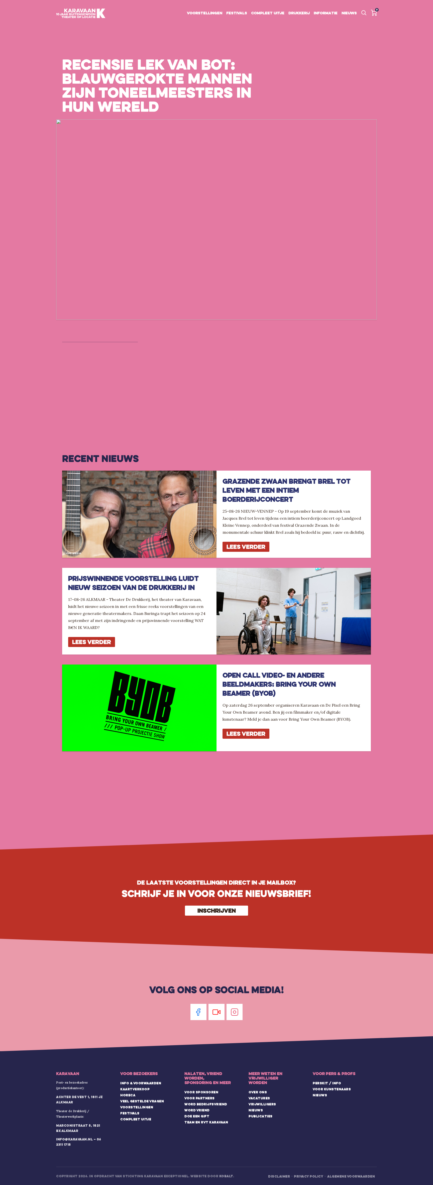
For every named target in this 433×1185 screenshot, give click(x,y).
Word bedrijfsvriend (205, 1104)
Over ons (258, 1092)
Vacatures (259, 1098)
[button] (374, 13)
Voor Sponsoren (201, 1092)
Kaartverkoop (135, 1089)
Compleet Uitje (135, 1119)
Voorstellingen (204, 13)
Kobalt (226, 1176)
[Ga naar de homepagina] (80, 13)
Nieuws (349, 13)
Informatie (326, 13)
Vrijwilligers (262, 1104)
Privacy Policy (308, 1176)
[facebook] (198, 1012)
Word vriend (197, 1110)
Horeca (127, 1095)
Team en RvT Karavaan (206, 1122)
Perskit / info (327, 1083)
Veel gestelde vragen (142, 1101)
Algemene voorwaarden (351, 1176)
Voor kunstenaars (332, 1089)
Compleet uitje (267, 13)
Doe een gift (196, 1116)
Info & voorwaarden (140, 1083)
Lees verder (246, 546)
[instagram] (235, 1012)
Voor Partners (199, 1098)
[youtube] (216, 1012)
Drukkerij (299, 13)
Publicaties (261, 1116)
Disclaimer (279, 1176)
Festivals (236, 13)
